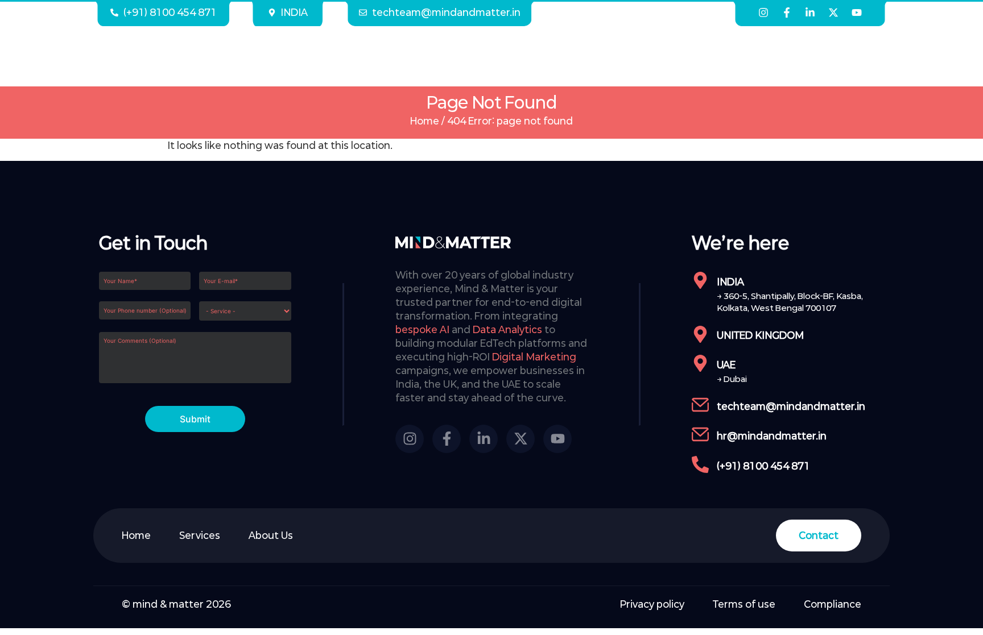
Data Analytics (507, 329)
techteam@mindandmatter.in (791, 406)
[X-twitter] (833, 12)
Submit (195, 419)
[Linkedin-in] (810, 12)
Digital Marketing (534, 356)
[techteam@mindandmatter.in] (700, 404)
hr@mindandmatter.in (772, 435)
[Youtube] (856, 12)
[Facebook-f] (787, 12)
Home (424, 120)
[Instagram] (763, 12)
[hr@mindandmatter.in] (700, 434)
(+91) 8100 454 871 (763, 465)
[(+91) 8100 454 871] (700, 464)
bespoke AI (422, 329)
